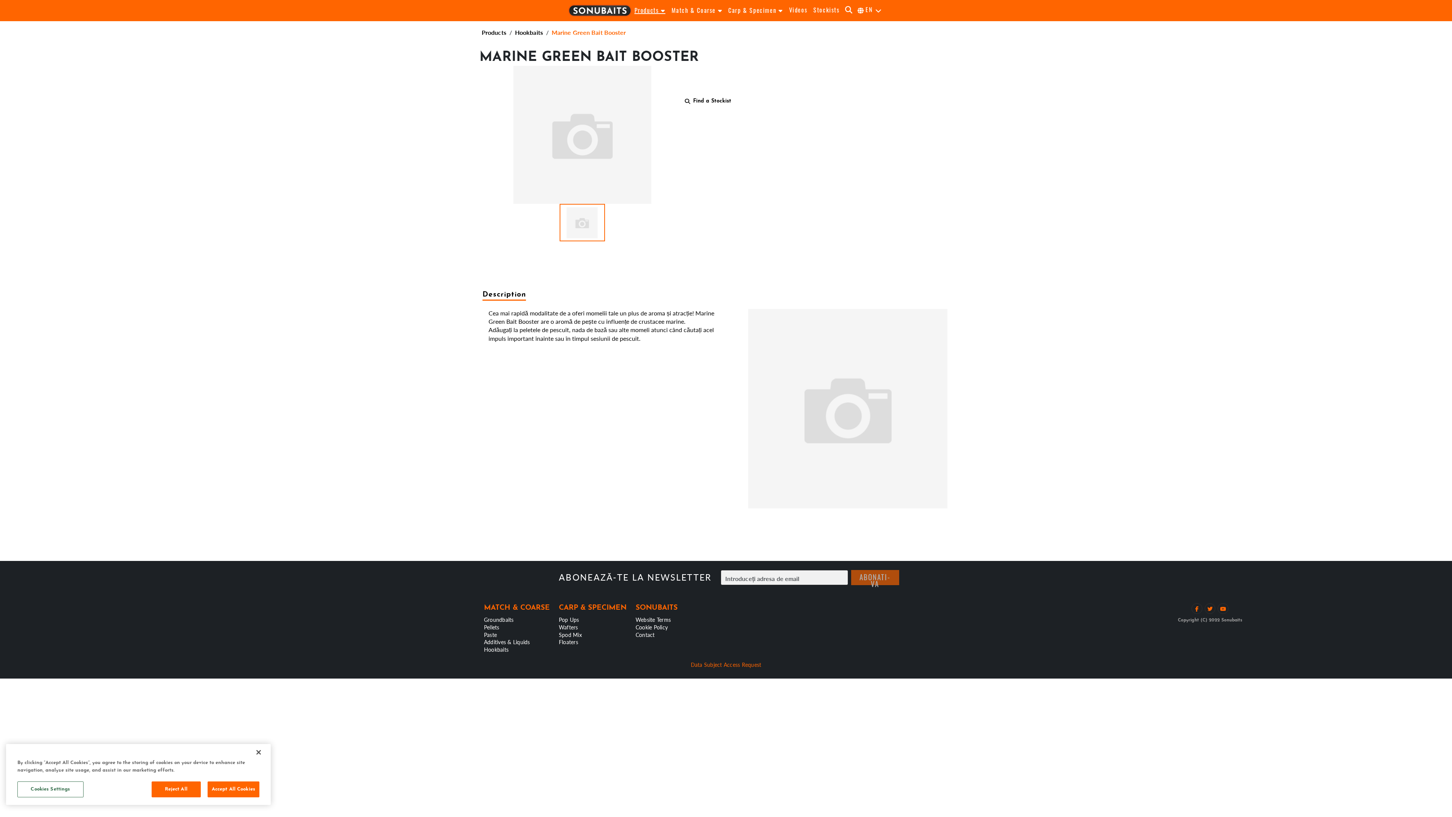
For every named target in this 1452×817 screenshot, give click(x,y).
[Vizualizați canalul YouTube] (1223, 608)
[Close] (258, 752)
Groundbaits (499, 619)
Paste (490, 634)
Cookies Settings (50, 789)
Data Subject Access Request (726, 664)
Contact (645, 634)
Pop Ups (569, 619)
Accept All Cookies (233, 789)
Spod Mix (570, 634)
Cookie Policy (652, 627)
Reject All (176, 789)
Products (494, 32)
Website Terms (653, 619)
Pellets (492, 627)
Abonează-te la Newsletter (635, 577)
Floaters (568, 642)
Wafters (568, 627)
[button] (582, 222)
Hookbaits (529, 32)
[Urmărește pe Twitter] (1210, 608)
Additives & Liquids (507, 642)
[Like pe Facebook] (1196, 608)
